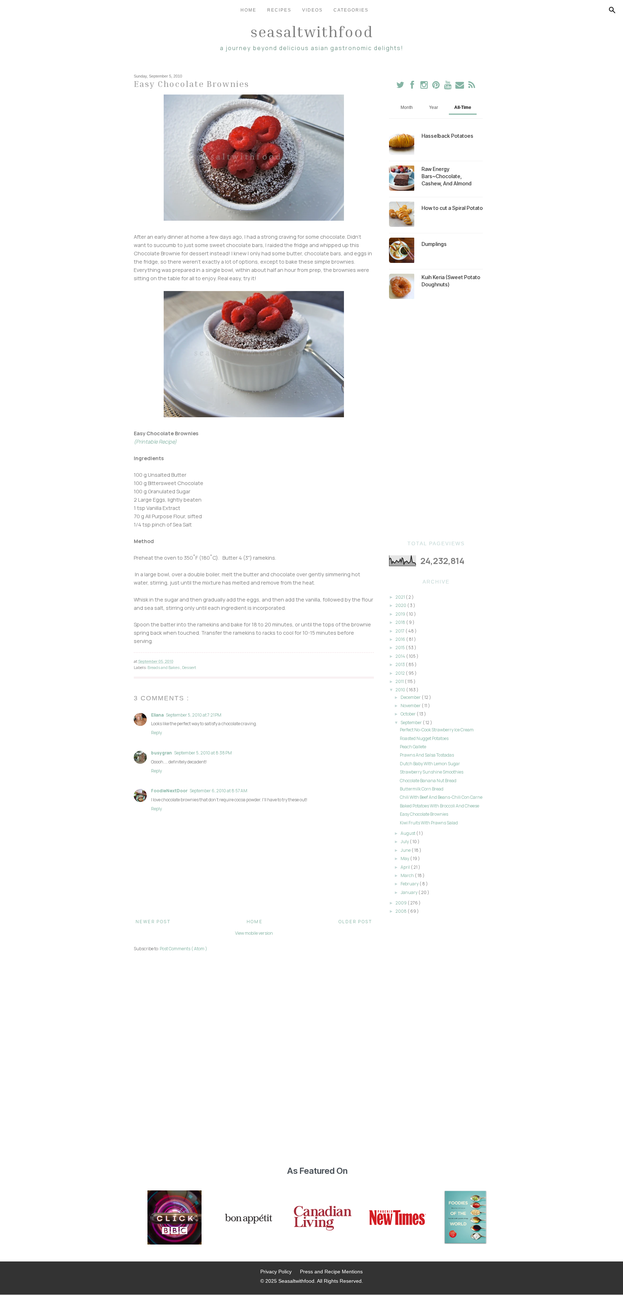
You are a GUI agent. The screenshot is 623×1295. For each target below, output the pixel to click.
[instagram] (424, 86)
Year (433, 107)
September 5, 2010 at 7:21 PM (193, 715)
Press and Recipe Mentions (331, 1271)
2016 (401, 639)
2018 (401, 622)
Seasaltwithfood (311, 31)
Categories (350, 10)
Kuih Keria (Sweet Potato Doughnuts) (450, 280)
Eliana (157, 715)
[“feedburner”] (471, 86)
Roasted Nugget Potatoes (424, 738)
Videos (312, 10)
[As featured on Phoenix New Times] (398, 1218)
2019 (401, 614)
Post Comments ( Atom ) (183, 949)
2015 (401, 647)
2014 (401, 656)
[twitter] (400, 86)
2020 (401, 605)
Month (407, 107)
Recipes (279, 10)
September (412, 722)
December (411, 697)
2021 (401, 597)
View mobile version (254, 933)
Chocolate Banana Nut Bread (428, 781)
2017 (400, 631)
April (406, 867)
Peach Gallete (413, 747)
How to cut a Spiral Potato (452, 208)
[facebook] (412, 86)
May (405, 858)
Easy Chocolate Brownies (424, 814)
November (411, 705)
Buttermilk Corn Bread (421, 789)
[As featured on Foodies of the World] (465, 1218)
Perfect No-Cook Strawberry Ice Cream (437, 730)
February (410, 884)
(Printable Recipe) (155, 441)
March (408, 875)
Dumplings (434, 244)
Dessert (189, 667)
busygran (161, 753)
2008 (401, 911)
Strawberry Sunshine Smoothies (431, 772)
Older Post (355, 922)
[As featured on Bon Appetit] (248, 1218)
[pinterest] (436, 86)
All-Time (462, 107)
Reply (156, 733)
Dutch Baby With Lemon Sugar (430, 764)
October (408, 714)
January (409, 892)
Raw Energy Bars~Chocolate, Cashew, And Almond (446, 176)
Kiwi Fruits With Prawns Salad (429, 823)
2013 (401, 664)
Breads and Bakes (163, 667)
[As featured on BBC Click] (174, 1218)
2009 (401, 903)
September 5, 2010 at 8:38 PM (203, 753)
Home (248, 10)
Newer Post (153, 922)
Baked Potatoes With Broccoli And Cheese (439, 806)
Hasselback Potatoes (447, 136)
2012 (401, 673)
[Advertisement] (436, 420)
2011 (400, 681)
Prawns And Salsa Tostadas (427, 755)
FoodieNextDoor (169, 791)
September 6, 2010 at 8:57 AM (218, 791)
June (406, 850)
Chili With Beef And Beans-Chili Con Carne (441, 797)
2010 (401, 690)
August (408, 833)
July (405, 841)
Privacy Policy (276, 1271)
